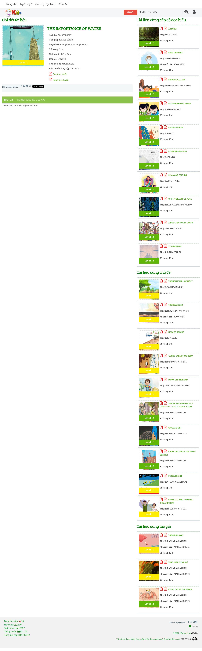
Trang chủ (11, 4)
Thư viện (152, 12)
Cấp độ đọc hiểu (45, 4)
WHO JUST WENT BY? (178, 562)
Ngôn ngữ (26, 4)
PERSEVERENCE (175, 476)
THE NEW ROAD (175, 305)
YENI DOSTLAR (175, 246)
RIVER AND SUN (175, 128)
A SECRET (172, 29)
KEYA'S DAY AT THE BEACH (180, 589)
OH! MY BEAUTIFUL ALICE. (180, 199)
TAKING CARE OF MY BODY (180, 356)
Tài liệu (130, 12)
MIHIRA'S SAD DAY (176, 80)
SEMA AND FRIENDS (177, 175)
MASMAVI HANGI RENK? (179, 104)
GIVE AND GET (174, 428)
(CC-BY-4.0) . (189, 639)
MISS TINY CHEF (175, 53)
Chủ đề (63, 4)
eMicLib (194, 633)
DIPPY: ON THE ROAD (178, 380)
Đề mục (142, 12)
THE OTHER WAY (175, 535)
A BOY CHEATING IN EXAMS (180, 223)
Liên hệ (195, 626)
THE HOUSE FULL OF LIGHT (180, 281)
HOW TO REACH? (176, 332)
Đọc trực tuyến (60, 74)
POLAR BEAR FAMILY (177, 151)
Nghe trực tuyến (61, 80)
